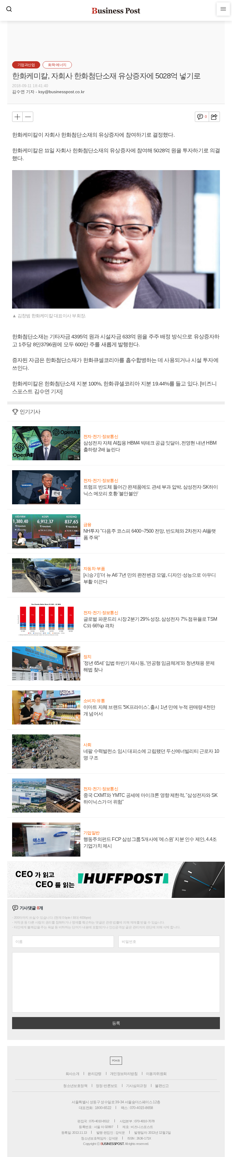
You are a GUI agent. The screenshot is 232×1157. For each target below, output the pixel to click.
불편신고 (162, 1086)
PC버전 (116, 1060)
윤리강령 (95, 1074)
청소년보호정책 (75, 1086)
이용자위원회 (156, 1074)
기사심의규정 (136, 1086)
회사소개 (72, 1074)
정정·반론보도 (107, 1086)
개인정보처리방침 (123, 1074)
